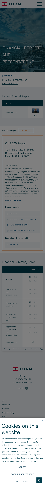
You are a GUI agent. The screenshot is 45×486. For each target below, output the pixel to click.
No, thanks (22, 481)
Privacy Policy (21, 461)
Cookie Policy (36, 461)
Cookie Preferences (22, 474)
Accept (22, 467)
